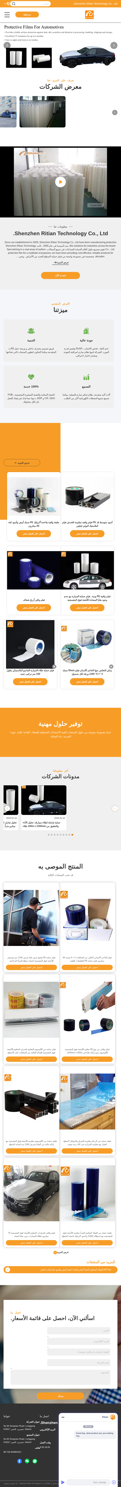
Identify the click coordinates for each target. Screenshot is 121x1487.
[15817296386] (34, 1461)
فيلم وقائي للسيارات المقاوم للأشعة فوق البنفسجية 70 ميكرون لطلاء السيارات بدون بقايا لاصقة (31, 1234)
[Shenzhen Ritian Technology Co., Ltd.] (101, 14)
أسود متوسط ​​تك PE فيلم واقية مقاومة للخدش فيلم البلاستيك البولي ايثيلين (87, 524)
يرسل (60, 1396)
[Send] (62, 1482)
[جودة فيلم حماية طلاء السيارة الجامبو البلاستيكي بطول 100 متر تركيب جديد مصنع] (30, 644)
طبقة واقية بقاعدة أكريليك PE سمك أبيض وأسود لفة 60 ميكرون (33, 524)
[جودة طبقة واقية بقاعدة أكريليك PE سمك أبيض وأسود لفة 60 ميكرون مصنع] (33, 496)
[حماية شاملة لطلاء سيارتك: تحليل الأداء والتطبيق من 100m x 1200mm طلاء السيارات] (43, 814)
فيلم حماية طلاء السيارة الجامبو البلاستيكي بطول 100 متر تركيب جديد (30, 672)
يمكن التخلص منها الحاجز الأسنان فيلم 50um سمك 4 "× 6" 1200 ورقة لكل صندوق (87, 672)
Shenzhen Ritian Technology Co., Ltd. (60, 233)
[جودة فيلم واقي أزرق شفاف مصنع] (33, 570)
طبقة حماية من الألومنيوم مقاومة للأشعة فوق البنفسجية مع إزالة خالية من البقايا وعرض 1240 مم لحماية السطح (31, 1142)
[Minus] (63, 1417)
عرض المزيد (63, 262)
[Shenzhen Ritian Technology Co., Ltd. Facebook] (19, 1461)
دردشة (27, 14)
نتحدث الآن (60, 275)
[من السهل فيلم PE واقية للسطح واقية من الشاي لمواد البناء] (7, 1269)
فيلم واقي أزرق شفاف (34, 600)
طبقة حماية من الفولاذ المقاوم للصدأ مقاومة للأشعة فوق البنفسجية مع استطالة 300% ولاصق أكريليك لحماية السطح (87, 1234)
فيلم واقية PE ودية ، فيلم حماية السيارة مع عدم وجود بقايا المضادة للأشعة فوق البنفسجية (87, 598)
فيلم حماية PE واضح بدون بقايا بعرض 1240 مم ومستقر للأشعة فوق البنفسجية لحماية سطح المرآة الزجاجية (31, 959)
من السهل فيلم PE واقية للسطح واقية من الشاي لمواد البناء (82, 1269)
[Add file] (114, 1482)
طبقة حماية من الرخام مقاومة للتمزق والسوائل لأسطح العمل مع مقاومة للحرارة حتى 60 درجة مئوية (87, 1142)
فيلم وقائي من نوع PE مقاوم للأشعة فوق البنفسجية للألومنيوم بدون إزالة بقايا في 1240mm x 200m (87, 1051)
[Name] (13, 4)
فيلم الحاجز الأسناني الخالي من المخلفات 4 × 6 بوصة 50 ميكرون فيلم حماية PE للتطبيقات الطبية (87, 959)
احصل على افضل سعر (87, 533)
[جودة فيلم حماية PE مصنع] (60, 67)
